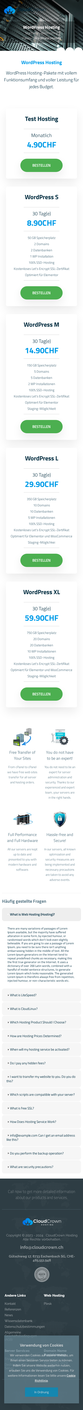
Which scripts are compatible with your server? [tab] (42, 1094)
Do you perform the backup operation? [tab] (37, 1153)
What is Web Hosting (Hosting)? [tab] (32, 914)
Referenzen (13, 1309)
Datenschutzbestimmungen (21, 1326)
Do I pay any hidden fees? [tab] (28, 1063)
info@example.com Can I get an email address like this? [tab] (40, 1137)
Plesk (48, 1303)
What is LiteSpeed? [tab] (23, 995)
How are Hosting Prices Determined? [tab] (36, 1035)
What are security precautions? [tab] (31, 1166)
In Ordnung (41, 1392)
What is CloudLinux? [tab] (24, 1008)
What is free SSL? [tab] (22, 1108)
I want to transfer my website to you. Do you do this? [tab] (40, 1079)
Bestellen (41, 165)
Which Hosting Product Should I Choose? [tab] (38, 1022)
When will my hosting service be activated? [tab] (39, 1049)
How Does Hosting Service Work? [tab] (33, 1121)
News (9, 1315)
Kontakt (10, 1303)
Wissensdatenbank (18, 1321)
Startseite (32, 33)
